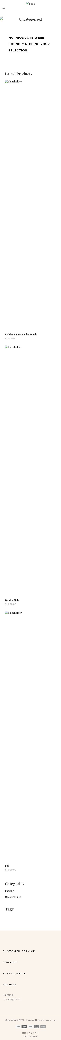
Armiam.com (47, 1020)
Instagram (30, 1033)
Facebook (30, 1036)
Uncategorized (13, 897)
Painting (9, 890)
